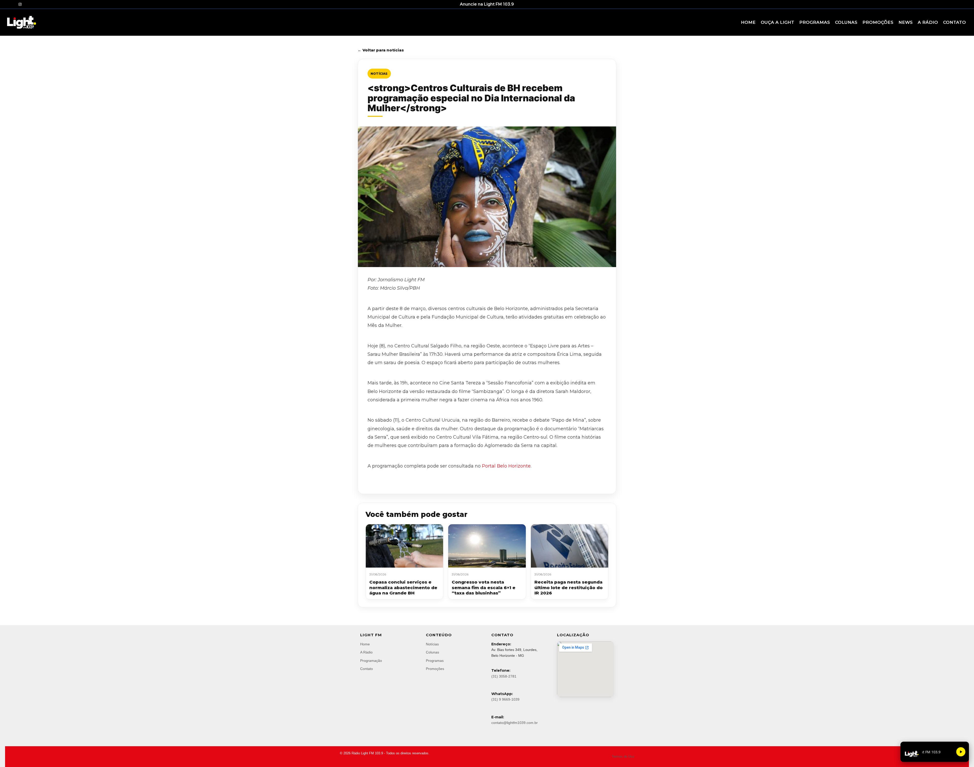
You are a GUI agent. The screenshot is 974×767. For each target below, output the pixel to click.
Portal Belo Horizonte (506, 466)
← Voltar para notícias (381, 50)
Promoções (435, 669)
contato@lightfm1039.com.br (514, 723)
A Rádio (366, 652)
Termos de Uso (623, 756)
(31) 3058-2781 (503, 676)
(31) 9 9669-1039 (505, 699)
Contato (366, 669)
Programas (435, 661)
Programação (371, 661)
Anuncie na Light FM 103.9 (487, 4)
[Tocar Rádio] (960, 751)
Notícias (379, 74)
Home (365, 644)
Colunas (432, 652)
